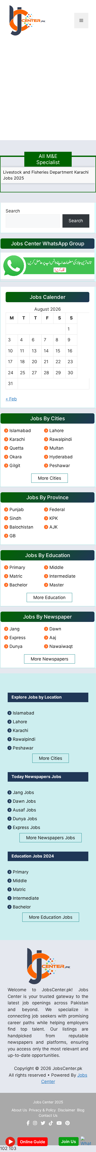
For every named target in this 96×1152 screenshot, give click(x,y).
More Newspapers (49, 659)
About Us (19, 1110)
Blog (80, 1110)
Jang (14, 628)
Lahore (56, 430)
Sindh (15, 518)
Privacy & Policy (42, 1110)
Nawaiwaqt (61, 646)
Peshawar (59, 465)
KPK (53, 518)
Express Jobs (26, 827)
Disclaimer (66, 1110)
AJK (53, 527)
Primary (17, 567)
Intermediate (62, 576)
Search (13, 210)
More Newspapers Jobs (50, 837)
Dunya (16, 646)
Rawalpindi (60, 439)
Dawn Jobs (24, 801)
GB (12, 535)
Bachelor (18, 584)
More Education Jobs (50, 917)
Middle (56, 567)
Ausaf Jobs (24, 809)
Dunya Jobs (25, 818)
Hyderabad (61, 456)
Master (56, 584)
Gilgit (14, 465)
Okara (15, 456)
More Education (49, 597)
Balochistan (21, 527)
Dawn (55, 628)
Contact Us (48, 1115)
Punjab (16, 509)
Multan (56, 448)
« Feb (11, 398)
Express (17, 637)
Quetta (16, 448)
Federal (57, 509)
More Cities (49, 478)
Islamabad (20, 430)
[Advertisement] (48, 92)
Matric (15, 576)
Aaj (52, 637)
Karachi (17, 439)
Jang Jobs (23, 792)
